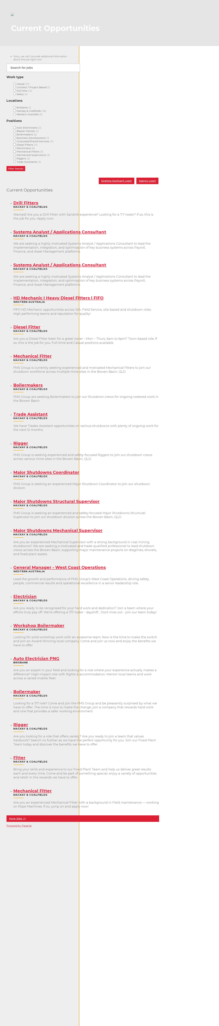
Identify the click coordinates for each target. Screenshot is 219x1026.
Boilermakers (26, 134)
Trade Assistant (30, 414)
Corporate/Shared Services (34, 141)
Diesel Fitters (26, 144)
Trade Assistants (28, 161)
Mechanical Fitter (32, 356)
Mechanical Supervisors (32, 155)
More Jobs (17, 818)
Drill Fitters (25, 202)
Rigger (20, 443)
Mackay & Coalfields (31, 110)
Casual (22, 83)
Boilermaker (26, 691)
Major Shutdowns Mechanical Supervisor (57, 530)
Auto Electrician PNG (36, 658)
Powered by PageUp (19, 825)
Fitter (19, 757)
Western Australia (29, 114)
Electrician (25, 596)
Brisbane (23, 107)
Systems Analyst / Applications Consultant (59, 231)
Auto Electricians (28, 127)
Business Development (32, 138)
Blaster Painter (27, 131)
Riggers (22, 158)
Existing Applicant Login (116, 180)
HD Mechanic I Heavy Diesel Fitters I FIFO (58, 297)
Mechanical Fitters (29, 151)
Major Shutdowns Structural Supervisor (56, 501)
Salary (21, 94)
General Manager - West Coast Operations (59, 567)
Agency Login (147, 180)
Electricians (25, 148)
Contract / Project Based (32, 87)
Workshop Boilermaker (38, 625)
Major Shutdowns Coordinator (46, 472)
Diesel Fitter (26, 327)
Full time (23, 90)
